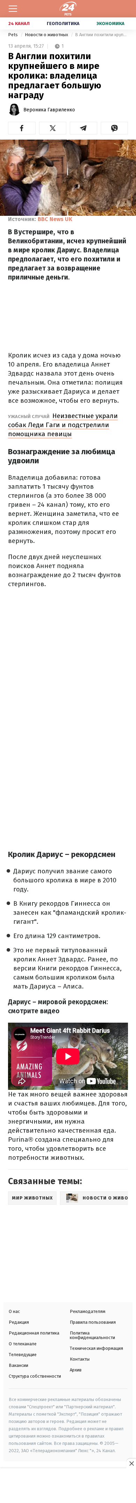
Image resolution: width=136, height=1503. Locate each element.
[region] (68, 1486)
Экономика (110, 23)
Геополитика (63, 23)
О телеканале (23, 1343)
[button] (22, 128)
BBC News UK (55, 219)
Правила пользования (93, 1322)
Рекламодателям (87, 1311)
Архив (76, 1369)
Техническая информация (96, 1348)
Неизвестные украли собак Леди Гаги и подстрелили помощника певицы (63, 425)
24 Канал (19, 23)
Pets (13, 34)
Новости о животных (47, 34)
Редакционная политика (34, 1333)
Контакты (80, 1359)
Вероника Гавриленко (49, 110)
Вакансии (18, 1365)
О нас (14, 1311)
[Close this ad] (131, 1463)
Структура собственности (35, 1376)
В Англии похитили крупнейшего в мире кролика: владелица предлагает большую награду (101, 34)
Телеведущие (23, 1354)
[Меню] (13, 9)
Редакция (19, 1322)
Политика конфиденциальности (92, 1335)
